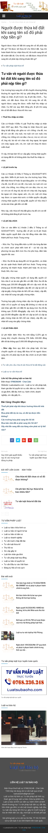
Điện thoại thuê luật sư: (13, 788)
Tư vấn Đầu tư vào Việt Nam (16, 564)
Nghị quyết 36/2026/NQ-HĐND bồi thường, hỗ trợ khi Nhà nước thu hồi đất (30, 610)
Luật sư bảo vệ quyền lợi (14, 561)
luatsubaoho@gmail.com (24, 793)
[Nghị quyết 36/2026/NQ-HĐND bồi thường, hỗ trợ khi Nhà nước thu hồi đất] (7, 610)
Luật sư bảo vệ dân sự (13, 534)
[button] (44, 16)
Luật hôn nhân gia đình (13, 554)
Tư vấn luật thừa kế (12, 544)
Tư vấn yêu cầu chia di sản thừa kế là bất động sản (24, 365)
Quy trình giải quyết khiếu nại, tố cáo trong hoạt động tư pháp (11, 458)
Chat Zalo (27, 382)
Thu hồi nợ (8, 548)
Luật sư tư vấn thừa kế (12, 371)
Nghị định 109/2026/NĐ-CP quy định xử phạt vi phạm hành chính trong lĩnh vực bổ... (31, 647)
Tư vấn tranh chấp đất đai (14, 541)
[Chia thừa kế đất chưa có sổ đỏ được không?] (7, 479)
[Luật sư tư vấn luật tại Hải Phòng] (7, 635)
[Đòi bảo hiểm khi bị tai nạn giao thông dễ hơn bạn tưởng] (7, 598)
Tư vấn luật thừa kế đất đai (28, 501)
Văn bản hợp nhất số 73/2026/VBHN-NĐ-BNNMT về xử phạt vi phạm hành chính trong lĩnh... (31, 585)
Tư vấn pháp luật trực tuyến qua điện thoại (38, 456)
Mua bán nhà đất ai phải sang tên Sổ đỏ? (19, 423)
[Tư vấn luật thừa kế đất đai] (7, 504)
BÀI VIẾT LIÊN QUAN (10, 470)
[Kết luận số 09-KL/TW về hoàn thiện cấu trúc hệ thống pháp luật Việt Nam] (7, 623)
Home (3, 22)
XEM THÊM (26, 470)
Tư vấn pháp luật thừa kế (13, 66)
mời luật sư (28, 812)
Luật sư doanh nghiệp (13, 537)
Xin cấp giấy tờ (10, 551)
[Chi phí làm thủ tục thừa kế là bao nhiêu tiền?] (7, 492)
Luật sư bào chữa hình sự (15, 527)
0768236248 (16, 382)
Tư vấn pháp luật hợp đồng (15, 558)
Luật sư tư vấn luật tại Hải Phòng (29, 632)
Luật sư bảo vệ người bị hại (15, 531)
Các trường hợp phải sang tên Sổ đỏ (17, 420)
